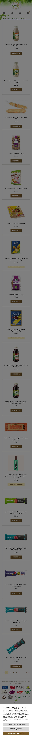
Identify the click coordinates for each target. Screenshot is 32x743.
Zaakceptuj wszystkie (16, 733)
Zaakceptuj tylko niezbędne (16, 724)
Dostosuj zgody (16, 729)
